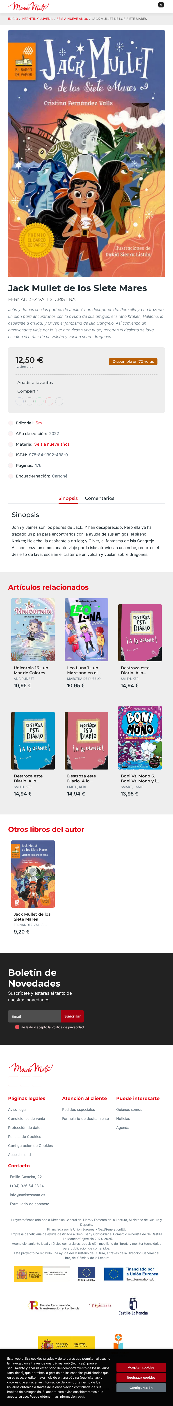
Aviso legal (17, 1109)
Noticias (123, 1118)
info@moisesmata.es (27, 1195)
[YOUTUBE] (37, 1081)
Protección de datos (25, 1127)
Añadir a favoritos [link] (35, 382)
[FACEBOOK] (13, 1081)
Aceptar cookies (141, 1367)
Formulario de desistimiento (85, 1118)
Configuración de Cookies (30, 1145)
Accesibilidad (19, 1154)
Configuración (141, 1388)
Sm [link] (39, 423)
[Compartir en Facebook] (20, 401)
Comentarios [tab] (99, 498)
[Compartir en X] (29, 401)
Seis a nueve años (72, 19)
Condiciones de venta (26, 1118)
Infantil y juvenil (37, 19)
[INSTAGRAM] (25, 1081)
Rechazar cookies (141, 1378)
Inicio (13, 19)
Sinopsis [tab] (68, 498)
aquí (80, 1396)
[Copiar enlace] (59, 401)
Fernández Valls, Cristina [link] (41, 299)
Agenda (122, 1127)
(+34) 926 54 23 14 (27, 1186)
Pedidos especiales (78, 1109)
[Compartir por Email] (49, 401)
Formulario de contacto (29, 1204)
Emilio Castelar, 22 (26, 1176)
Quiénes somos (129, 1109)
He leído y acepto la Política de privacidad (52, 1027)
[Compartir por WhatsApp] (39, 401)
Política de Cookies (24, 1136)
